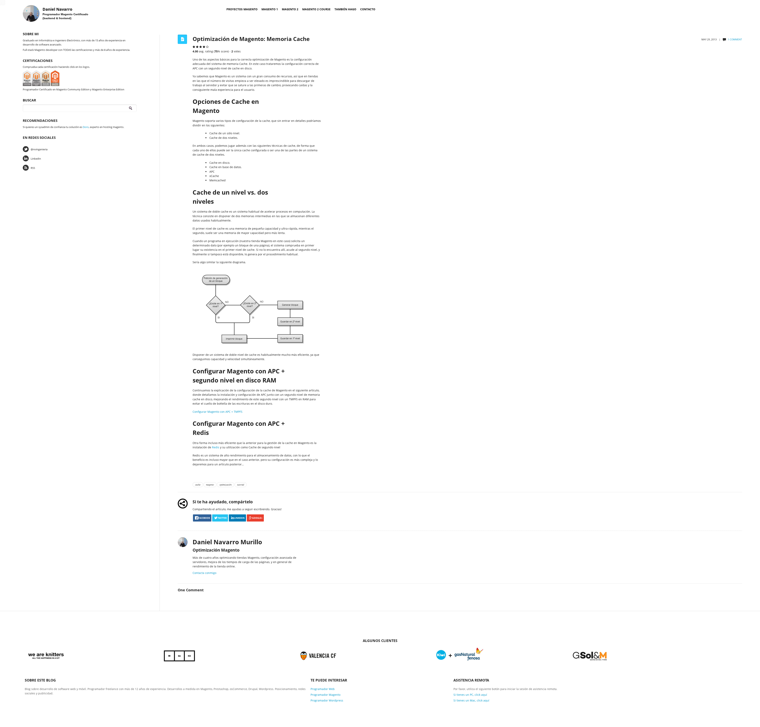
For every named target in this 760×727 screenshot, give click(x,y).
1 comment (735, 39)
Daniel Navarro (57, 9)
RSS (33, 168)
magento (210, 484)
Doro (86, 127)
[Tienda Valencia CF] (318, 655)
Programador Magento (325, 695)
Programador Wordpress (327, 700)
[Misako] (179, 655)
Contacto (367, 9)
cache (197, 484)
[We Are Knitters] (46, 655)
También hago (345, 9)
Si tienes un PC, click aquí (470, 695)
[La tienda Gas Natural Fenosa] (459, 655)
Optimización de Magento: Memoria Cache (251, 39)
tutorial (240, 484)
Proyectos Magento (241, 9)
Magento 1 (269, 9)
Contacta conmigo (204, 573)
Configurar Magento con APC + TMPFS (217, 412)
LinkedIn (36, 158)
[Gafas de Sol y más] (590, 655)
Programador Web (323, 689)
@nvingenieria (39, 149)
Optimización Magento (216, 550)
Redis (216, 447)
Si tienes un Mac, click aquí (471, 700)
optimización (225, 484)
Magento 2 (290, 9)
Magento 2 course (316, 9)
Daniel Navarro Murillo (227, 542)
